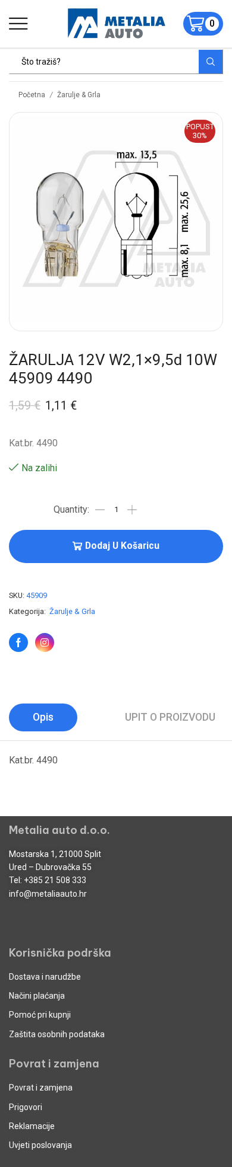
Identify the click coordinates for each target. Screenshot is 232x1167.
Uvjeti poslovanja (40, 1145)
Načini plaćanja (37, 995)
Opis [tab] (43, 717)
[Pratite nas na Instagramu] (44, 642)
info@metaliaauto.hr (48, 894)
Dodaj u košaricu (122, 546)
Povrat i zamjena (41, 1087)
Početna (31, 95)
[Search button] (210, 61)
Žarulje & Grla (79, 95)
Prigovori (25, 1107)
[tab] (43, 717)
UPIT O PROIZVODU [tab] (170, 717)
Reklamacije (32, 1126)
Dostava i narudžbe (45, 976)
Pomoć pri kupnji (40, 1014)
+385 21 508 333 (55, 880)
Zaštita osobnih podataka (57, 1034)
